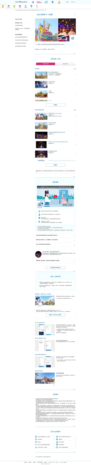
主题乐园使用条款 (39, 462)
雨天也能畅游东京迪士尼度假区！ (21, 46)
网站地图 (25, 462)
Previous (37, 379)
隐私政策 (30, 462)
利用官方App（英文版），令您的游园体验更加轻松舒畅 (22, 29)
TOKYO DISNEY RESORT (21, 2)
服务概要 (45, 49)
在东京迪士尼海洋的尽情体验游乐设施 (21, 40)
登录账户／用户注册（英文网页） (55, 314)
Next (73, 379)
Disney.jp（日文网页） (63, 462)
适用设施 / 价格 (38, 49)
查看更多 (55, 104)
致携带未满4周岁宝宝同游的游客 (20, 43)
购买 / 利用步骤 (51, 49)
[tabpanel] (55, 379)
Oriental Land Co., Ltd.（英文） (53, 462)
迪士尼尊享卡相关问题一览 (55, 267)
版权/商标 (45, 462)
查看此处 (52, 283)
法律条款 (34, 462)
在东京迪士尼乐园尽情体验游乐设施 (21, 37)
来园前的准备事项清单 (19, 25)
